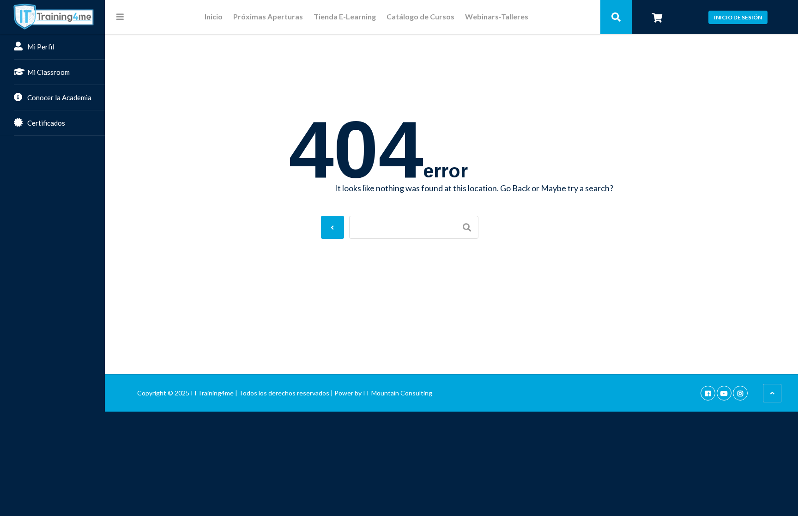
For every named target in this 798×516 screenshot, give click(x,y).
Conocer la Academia (59, 97)
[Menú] (120, 17)
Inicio (214, 17)
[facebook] (708, 393)
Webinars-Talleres (496, 17)
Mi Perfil (40, 46)
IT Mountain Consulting (397, 393)
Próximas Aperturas (268, 17)
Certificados (46, 123)
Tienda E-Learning (345, 17)
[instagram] (740, 393)
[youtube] (724, 393)
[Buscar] (616, 17)
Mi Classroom (48, 72)
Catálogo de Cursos (420, 17)
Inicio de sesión (738, 17)
